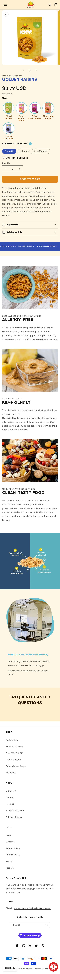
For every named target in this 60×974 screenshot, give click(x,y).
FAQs (8, 835)
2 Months (25, 151)
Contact (10, 841)
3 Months (42, 151)
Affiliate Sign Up (14, 817)
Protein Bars (12, 740)
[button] (5, 5)
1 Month (9, 151)
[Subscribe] (46, 925)
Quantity (6, 163)
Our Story (11, 791)
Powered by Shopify (42, 969)
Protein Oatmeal (14, 746)
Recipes (10, 804)
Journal (9, 797)
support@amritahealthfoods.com (32, 908)
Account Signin (13, 759)
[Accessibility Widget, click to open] (53, 967)
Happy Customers (15, 810)
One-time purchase (17, 158)
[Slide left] (23, 70)
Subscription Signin (16, 766)
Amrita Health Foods (24, 969)
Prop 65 (10, 868)
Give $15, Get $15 (14, 753)
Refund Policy (13, 848)
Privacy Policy (13, 854)
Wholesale (11, 772)
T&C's (9, 861)
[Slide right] (36, 70)
